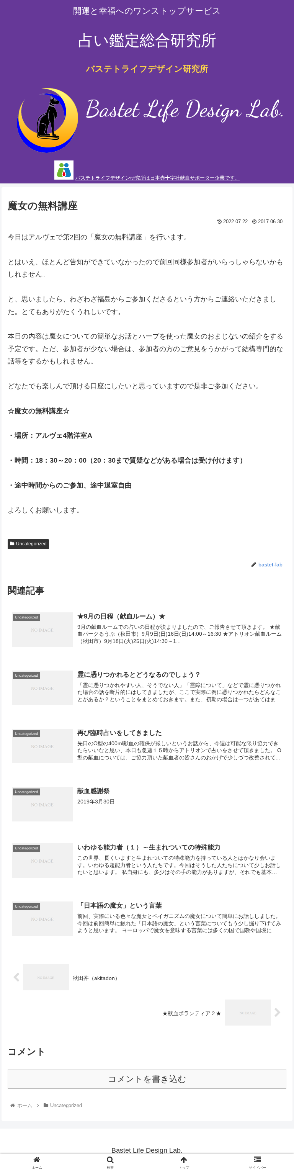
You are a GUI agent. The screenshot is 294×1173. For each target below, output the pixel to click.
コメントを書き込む (147, 1079)
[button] (271, 825)
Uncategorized (31, 543)
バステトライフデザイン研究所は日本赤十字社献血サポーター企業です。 (157, 178)
